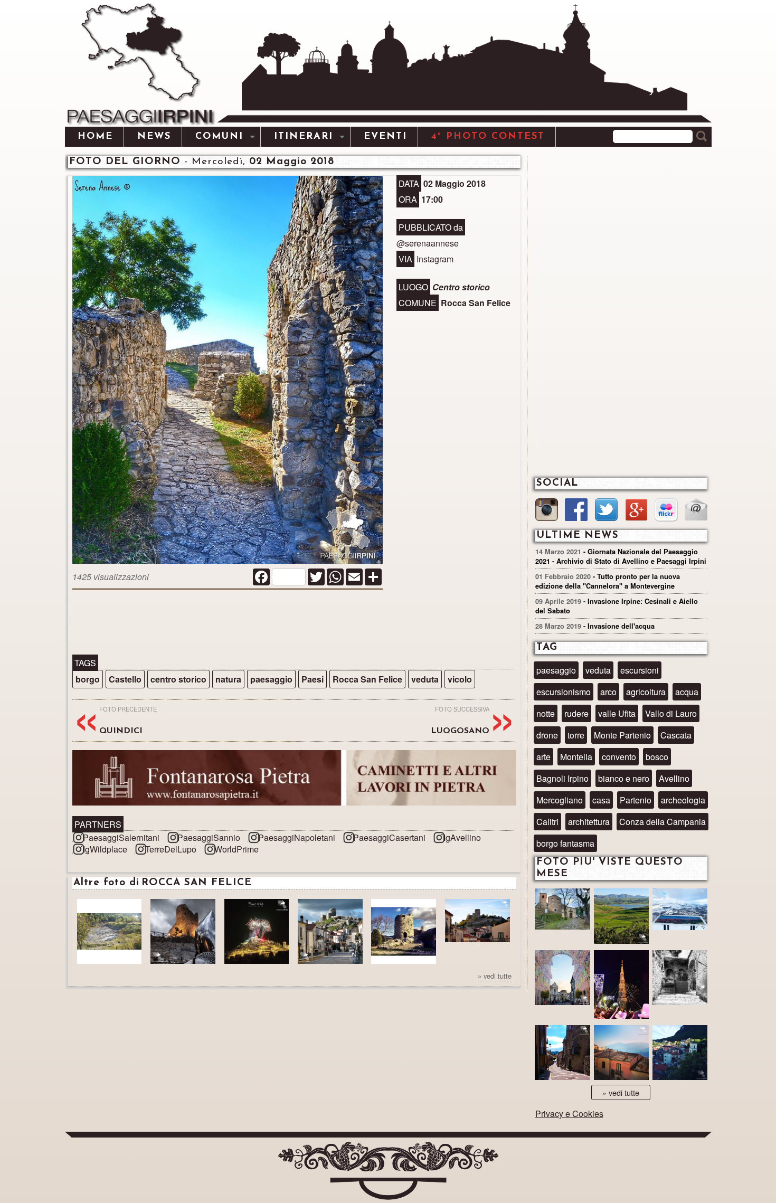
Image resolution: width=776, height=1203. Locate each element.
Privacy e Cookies (569, 1113)
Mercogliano (559, 800)
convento (619, 757)
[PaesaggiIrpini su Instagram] (546, 511)
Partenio (635, 800)
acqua (686, 692)
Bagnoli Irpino (562, 778)
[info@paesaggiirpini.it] (696, 510)
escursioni (639, 670)
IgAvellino (462, 837)
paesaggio (271, 679)
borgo (87, 679)
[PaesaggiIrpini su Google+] (636, 511)
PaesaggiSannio (208, 837)
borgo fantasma (565, 843)
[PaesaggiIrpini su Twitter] (606, 511)
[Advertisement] (294, 623)
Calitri (547, 822)
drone (547, 735)
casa (601, 800)
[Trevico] (679, 914)
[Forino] (562, 914)
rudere (576, 713)
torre (575, 735)
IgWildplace (105, 849)
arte (543, 757)
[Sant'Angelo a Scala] (679, 1054)
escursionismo (563, 692)
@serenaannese (427, 243)
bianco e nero (623, 778)
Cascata (676, 735)
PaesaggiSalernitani (121, 837)
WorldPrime (236, 849)
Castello (125, 679)
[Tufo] (679, 979)
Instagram (435, 259)
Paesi (312, 679)
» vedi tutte (495, 976)
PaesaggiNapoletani (296, 837)
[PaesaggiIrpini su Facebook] (576, 511)
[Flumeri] (621, 986)
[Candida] (562, 1054)
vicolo (460, 679)
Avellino (674, 778)
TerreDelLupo (170, 849)
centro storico (178, 679)
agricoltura (646, 692)
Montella (576, 757)
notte (545, 713)
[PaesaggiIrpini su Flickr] (666, 511)
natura (228, 679)
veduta (425, 679)
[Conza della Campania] (621, 917)
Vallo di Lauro (671, 713)
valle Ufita (617, 713)
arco (608, 692)
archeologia (683, 800)
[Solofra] (562, 979)
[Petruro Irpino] (621, 1054)
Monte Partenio (622, 735)
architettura (589, 822)
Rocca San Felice (367, 679)
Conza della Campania (662, 822)
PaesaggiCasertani (389, 837)
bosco (657, 757)
